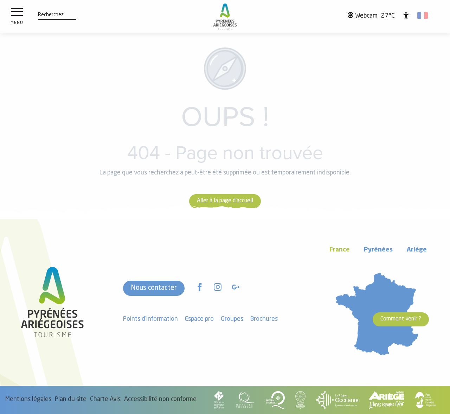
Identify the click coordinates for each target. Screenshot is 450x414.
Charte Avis (105, 399)
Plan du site (70, 399)
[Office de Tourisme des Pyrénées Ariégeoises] (225, 17)
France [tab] (339, 250)
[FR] (423, 15)
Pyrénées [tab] (378, 250)
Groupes (232, 319)
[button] (50, 15)
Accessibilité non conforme (160, 399)
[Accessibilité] (406, 15)
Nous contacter (154, 288)
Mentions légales (28, 399)
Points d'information (150, 319)
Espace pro (199, 319)
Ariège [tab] (417, 250)
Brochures (264, 319)
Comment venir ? (400, 319)
